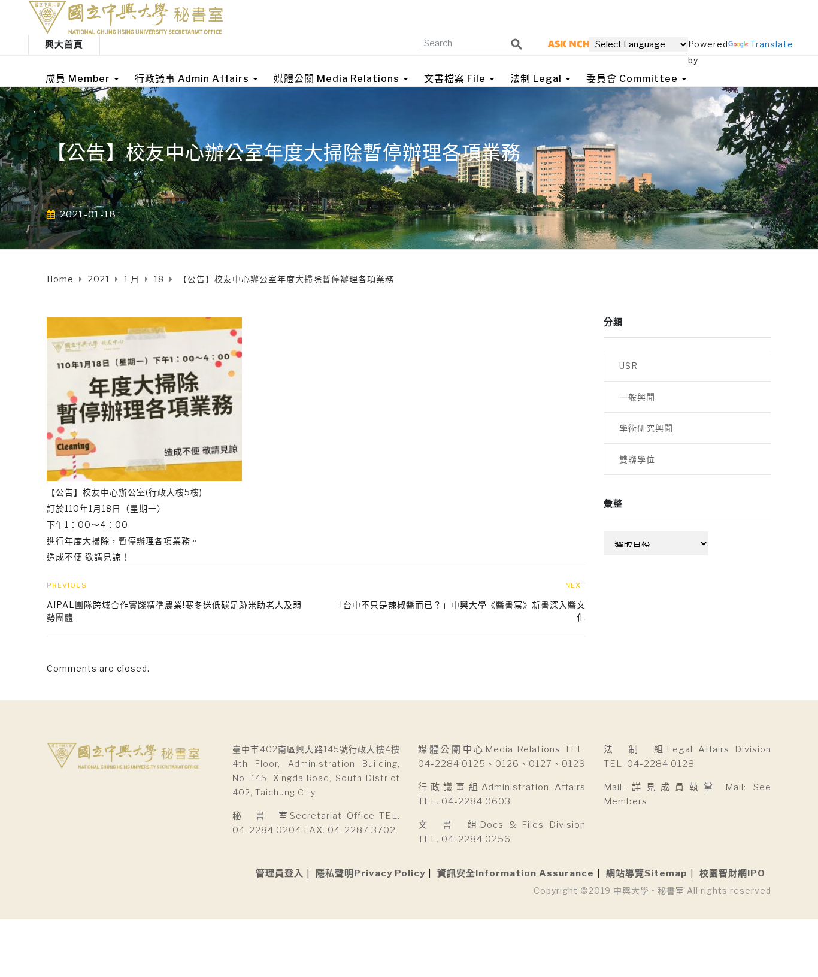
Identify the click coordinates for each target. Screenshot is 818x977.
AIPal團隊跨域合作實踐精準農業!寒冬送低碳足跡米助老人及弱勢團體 (174, 611)
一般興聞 (637, 397)
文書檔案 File (455, 78)
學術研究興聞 (646, 428)
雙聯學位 (637, 459)
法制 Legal (536, 78)
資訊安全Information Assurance (515, 873)
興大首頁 (64, 44)
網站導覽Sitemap (646, 873)
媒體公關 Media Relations (336, 78)
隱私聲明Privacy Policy (370, 873)
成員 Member (78, 78)
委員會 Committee (632, 78)
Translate (771, 44)
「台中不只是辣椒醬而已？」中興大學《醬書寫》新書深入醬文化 (460, 611)
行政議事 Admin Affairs (192, 78)
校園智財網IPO (732, 873)
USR (628, 366)
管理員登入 (280, 873)
